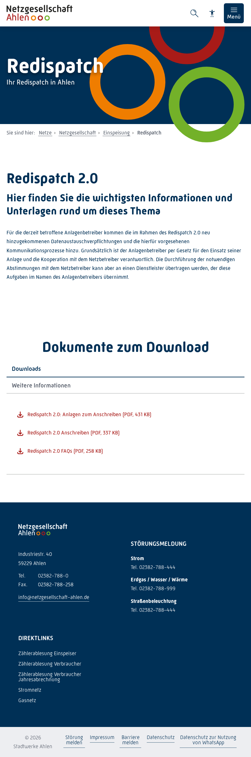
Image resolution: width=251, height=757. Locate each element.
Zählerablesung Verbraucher (49, 664)
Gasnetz (27, 700)
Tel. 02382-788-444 (153, 567)
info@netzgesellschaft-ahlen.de (53, 597)
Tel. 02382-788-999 (153, 588)
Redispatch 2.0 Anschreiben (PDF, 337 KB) (73, 433)
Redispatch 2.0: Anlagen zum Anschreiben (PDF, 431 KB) (89, 414)
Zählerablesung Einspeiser (47, 653)
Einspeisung (116, 133)
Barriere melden (131, 740)
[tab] (125, 369)
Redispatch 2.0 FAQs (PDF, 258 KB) (65, 451)
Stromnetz (29, 690)
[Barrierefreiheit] (212, 13)
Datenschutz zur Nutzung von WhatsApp (208, 740)
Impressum (102, 737)
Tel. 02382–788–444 (153, 610)
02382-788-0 (43, 576)
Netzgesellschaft (77, 133)
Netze (45, 133)
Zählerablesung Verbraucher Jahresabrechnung (49, 677)
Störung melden (74, 740)
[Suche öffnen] (194, 13)
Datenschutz (161, 737)
